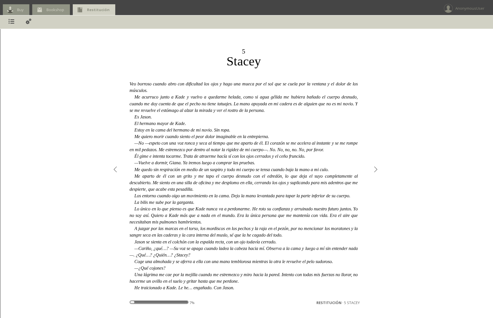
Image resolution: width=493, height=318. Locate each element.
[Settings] (28, 22)
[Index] (11, 22)
